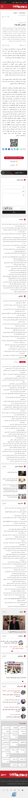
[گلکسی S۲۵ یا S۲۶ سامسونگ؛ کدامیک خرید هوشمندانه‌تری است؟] (22, 496)
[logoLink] (20, 6)
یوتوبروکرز (15, 727)
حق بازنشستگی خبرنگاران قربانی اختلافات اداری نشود (11, 695)
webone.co (23, 742)
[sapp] (23, 790)
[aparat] (19, 790)
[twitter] (12, 149)
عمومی (15, 13)
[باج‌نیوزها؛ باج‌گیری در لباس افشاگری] (23, 716)
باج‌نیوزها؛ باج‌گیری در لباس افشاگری (13, 717)
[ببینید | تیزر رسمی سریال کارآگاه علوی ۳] (14, 622)
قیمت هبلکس (23, 759)
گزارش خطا (12, 161)
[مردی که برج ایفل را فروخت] (22, 473)
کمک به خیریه (6, 746)
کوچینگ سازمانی (7, 754)
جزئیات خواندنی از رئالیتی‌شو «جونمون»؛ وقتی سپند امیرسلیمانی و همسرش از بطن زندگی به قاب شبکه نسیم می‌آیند (10, 489)
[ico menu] (3, 6)
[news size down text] (8, 46)
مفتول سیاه (7, 750)
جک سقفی (15, 759)
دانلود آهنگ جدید (14, 736)
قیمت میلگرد (23, 765)
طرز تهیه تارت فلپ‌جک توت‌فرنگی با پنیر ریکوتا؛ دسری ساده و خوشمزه (14, 356)
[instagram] (8, 790)
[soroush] (3, 149)
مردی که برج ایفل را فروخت (12, 472)
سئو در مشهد (6, 735)
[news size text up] (3, 46)
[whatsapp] (18, 149)
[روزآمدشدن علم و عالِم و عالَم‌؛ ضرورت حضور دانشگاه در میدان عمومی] (23, 642)
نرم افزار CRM (6, 739)
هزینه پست (14, 731)
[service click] (13, 2)
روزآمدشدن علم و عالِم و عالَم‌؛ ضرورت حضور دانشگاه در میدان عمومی (11, 642)
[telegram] (15, 149)
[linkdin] (6, 149)
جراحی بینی (6, 727)
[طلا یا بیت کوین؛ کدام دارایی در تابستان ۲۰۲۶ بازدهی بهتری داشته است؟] (22, 480)
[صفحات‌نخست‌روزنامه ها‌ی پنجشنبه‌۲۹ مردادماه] (14, 667)
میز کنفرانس (14, 765)
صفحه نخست (22, 13)
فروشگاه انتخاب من (14, 743)
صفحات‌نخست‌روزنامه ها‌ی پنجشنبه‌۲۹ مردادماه (16, 677)
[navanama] (25, 2)
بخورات (7, 731)
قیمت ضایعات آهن (14, 751)
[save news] (8, 17)
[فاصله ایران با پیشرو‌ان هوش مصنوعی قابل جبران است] (23, 709)
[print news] (3, 17)
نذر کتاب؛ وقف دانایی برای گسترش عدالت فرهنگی (11, 702)
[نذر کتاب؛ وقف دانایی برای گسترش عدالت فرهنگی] (23, 701)
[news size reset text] (6, 46)
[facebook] (9, 149)
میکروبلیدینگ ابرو (23, 751)
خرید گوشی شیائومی (23, 732)
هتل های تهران (6, 742)
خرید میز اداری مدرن (6, 760)
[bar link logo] (3, 2)
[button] (18, 651)
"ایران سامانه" (18, 786)
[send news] (5, 17)
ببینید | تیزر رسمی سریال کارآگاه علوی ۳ (17, 632)
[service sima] (17, 2)
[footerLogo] (18, 774)
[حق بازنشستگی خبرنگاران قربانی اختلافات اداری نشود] (23, 693)
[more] (4, 466)
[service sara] (21, 2)
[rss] (4, 790)
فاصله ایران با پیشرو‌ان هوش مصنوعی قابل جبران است (11, 710)
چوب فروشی (23, 727)
